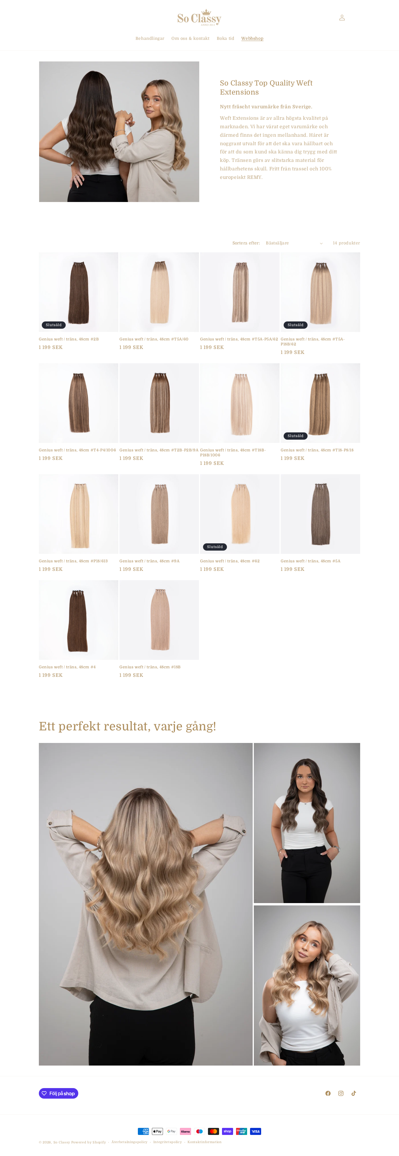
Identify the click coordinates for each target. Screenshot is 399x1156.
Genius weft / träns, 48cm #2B (69, 339)
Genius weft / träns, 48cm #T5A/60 (154, 339)
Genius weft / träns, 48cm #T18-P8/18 (317, 450)
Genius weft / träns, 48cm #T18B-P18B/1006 (233, 452)
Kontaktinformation (205, 1142)
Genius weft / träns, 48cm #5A (310, 561)
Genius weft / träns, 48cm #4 (67, 667)
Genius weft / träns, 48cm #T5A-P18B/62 (313, 341)
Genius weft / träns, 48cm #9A (149, 561)
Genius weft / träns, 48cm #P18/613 (73, 561)
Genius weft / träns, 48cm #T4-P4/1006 (77, 450)
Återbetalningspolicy (130, 1142)
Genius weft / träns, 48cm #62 (230, 561)
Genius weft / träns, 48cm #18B (150, 667)
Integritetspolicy (167, 1142)
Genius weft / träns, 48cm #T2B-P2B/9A (158, 450)
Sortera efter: (246, 243)
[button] (45, 17)
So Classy (61, 1142)
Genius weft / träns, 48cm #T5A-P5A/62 (239, 339)
